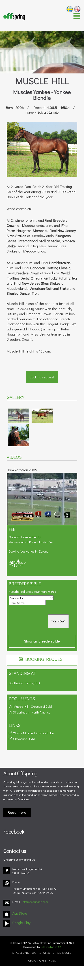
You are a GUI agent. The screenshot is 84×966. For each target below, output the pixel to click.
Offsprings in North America (30, 712)
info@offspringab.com (35, 901)
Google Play (21, 922)
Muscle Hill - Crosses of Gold (31, 706)
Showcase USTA (23, 739)
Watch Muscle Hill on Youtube (33, 733)
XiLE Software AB (51, 947)
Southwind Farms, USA (24, 683)
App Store (19, 913)
